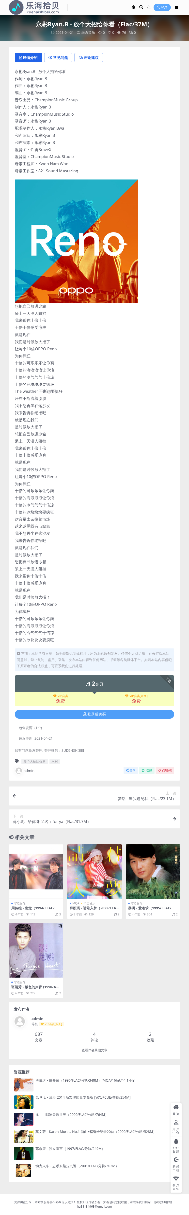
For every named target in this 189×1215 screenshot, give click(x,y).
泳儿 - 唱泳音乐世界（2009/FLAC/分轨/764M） (72, 1114)
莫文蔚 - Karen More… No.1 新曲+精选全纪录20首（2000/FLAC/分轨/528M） (96, 1131)
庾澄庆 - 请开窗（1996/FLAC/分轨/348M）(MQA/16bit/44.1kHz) (85, 1080)
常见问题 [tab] (60, 57)
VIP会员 (63, 696)
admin (29, 770)
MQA (75, 903)
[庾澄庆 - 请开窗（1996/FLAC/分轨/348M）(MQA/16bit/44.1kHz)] (23, 1084)
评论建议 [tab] (91, 57)
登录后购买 (96, 714)
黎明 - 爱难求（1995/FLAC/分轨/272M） (151, 910)
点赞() (167, 770)
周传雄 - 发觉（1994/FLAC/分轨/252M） (34, 910)
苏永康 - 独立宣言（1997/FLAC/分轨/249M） (70, 1148)
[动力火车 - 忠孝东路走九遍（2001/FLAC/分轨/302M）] (23, 1170)
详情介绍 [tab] (30, 57)
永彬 (54, 761)
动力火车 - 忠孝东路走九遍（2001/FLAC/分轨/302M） (77, 1165)
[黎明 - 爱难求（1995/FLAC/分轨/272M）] (153, 871)
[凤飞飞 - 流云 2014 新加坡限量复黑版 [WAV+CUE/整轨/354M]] (23, 1101)
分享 (132, 770)
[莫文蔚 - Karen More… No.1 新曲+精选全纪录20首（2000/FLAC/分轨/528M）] (23, 1136)
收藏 (149, 770)
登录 (164, 7)
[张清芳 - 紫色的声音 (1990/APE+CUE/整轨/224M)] (36, 950)
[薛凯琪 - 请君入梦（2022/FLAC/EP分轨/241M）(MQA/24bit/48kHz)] (94, 871)
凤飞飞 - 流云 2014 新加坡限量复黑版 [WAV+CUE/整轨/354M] (83, 1097)
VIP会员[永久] (138, 696)
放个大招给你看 (34, 761)
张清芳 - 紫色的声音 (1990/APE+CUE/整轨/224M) (35, 988)
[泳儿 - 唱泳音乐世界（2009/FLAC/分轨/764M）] (23, 1119)
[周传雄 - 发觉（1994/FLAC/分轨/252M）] (36, 871)
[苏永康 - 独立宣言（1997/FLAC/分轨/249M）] (23, 1153)
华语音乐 (88, 32)
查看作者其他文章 (94, 1050)
